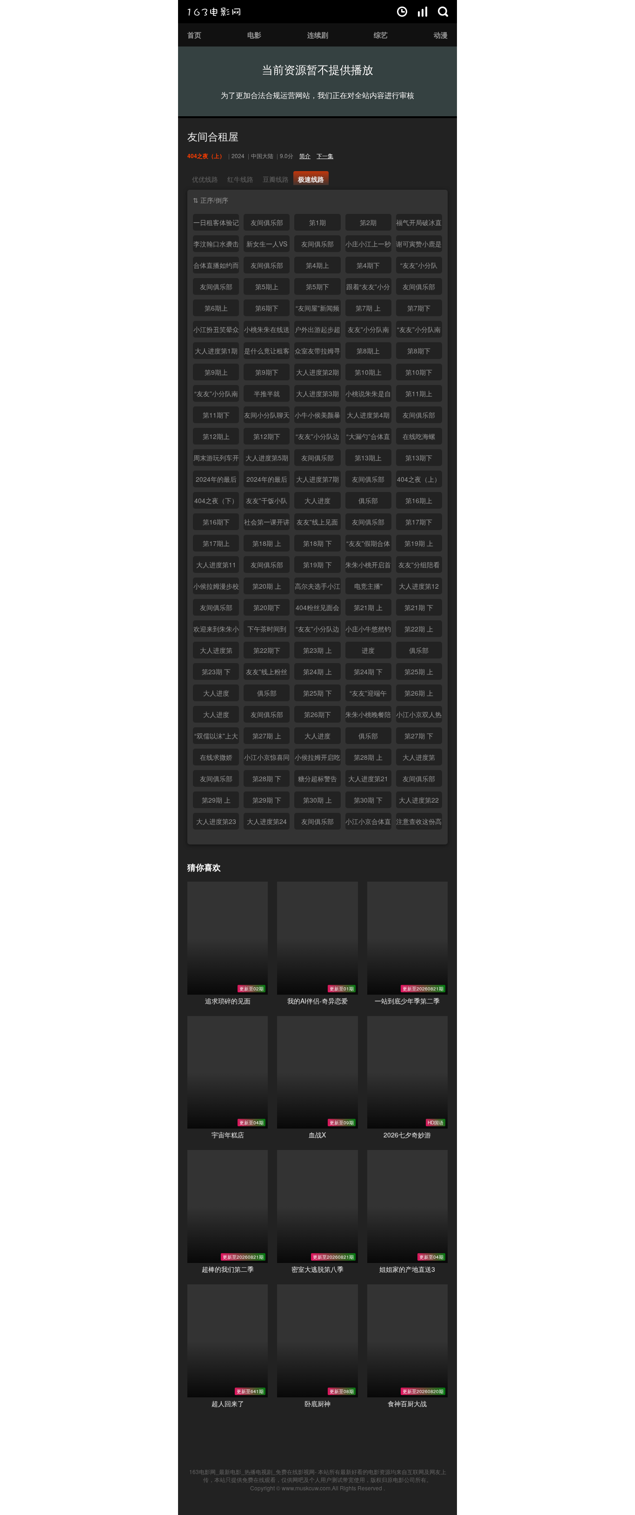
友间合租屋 (212, 136)
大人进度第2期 (317, 372)
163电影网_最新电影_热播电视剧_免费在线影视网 (252, 1471)
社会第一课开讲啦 (267, 523)
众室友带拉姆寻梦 (317, 352)
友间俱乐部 (267, 222)
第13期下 (418, 457)
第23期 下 (216, 671)
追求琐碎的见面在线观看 (227, 938)
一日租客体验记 (216, 222)
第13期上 (368, 457)
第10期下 (418, 372)
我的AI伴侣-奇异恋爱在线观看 (317, 938)
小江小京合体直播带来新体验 (368, 823)
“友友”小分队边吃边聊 (317, 630)
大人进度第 (216, 650)
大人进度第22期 (419, 801)
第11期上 (418, 393)
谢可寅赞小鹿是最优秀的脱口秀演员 (419, 245)
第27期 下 (418, 735)
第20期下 (266, 607)
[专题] (422, 11)
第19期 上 (418, 543)
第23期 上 (317, 650)
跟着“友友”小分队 (368, 288)
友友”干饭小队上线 (266, 502)
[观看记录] (402, 11)
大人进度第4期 (368, 414)
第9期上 (216, 372)
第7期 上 (368, 307)
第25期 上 (418, 671)
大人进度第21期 (368, 780)
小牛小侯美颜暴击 (317, 416)
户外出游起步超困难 (317, 331)
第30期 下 (368, 799)
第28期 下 (266, 778)
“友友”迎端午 (368, 693)
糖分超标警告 (317, 778)
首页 (194, 35)
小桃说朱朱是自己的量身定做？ (368, 395)
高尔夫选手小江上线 (317, 587)
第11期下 (216, 414)
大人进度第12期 (419, 587)
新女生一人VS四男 (266, 245)
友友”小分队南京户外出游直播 (368, 331)
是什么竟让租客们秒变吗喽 (267, 352)
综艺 (381, 35)
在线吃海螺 (419, 436)
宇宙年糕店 (228, 1134)
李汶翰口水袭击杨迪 (216, 245)
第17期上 (216, 543)
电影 (254, 35)
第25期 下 (317, 693)
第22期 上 (418, 628)
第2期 (368, 222)
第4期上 (317, 265)
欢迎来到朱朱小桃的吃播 (216, 630)
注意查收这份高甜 (419, 823)
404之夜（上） (419, 479)
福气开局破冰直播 (419, 224)
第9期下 (266, 372)
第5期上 (266, 286)
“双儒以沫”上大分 (216, 737)
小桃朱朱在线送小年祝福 (267, 331)
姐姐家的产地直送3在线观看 (407, 1206)
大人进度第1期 (216, 350)
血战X (317, 1134)
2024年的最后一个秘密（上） (216, 480)
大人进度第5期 (266, 457)
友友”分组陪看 (419, 564)
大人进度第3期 (317, 393)
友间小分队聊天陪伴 (267, 416)
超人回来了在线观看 (227, 1340)
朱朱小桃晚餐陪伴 (368, 716)
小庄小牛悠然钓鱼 (368, 630)
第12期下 (266, 436)
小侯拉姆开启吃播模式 (317, 758)
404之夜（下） (216, 500)
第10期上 (368, 372)
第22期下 (266, 650)
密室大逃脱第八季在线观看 (317, 1206)
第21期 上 (368, 607)
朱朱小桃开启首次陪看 (368, 566)
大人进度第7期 (317, 479)
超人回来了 (228, 1403)
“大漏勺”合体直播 (368, 438)
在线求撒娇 (216, 757)
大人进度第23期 (216, 823)
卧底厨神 (317, 1403)
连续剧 (317, 35)
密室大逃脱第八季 (317, 1269)
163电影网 (213, 11)
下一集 (325, 155)
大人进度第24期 (267, 823)
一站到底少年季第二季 (407, 1000)
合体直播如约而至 (216, 266)
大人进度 (317, 500)
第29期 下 (266, 799)
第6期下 (266, 307)
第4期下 (368, 265)
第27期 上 (266, 735)
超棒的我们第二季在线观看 (227, 1206)
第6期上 (216, 307)
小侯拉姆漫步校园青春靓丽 (216, 587)
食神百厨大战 (407, 1403)
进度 (368, 650)
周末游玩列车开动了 (216, 459)
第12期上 (216, 436)
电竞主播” (368, 586)
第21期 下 (418, 607)
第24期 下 (368, 671)
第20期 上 (266, 586)
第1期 (317, 222)
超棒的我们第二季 (228, 1269)
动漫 (441, 35)
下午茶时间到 (266, 628)
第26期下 (317, 714)
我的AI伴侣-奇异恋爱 (317, 1000)
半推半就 (267, 393)
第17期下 (418, 521)
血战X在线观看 (317, 1072)
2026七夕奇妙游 (407, 1134)
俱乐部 (368, 500)
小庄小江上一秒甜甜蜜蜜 (368, 245)
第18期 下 (317, 543)
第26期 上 (418, 693)
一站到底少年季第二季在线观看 (407, 938)
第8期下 (418, 350)
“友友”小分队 (418, 265)
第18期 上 (266, 543)
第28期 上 (368, 757)
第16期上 (418, 500)
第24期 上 (317, 671)
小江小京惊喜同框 (267, 758)
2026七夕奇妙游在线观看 (407, 1072)
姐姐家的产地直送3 (407, 1269)
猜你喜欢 (204, 867)
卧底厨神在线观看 (317, 1340)
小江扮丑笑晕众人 (216, 331)
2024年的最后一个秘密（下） (267, 480)
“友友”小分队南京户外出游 (419, 331)
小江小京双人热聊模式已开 (419, 716)
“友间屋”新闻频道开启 (317, 309)
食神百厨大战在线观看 (407, 1340)
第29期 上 (216, 799)
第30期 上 (317, 799)
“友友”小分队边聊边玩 (317, 438)
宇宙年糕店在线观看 (227, 1072)
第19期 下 (317, 564)
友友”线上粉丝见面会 (266, 673)
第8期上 (368, 350)
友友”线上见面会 (317, 523)
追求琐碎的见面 (228, 1000)
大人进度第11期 (216, 566)
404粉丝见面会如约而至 (317, 609)
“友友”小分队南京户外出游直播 (216, 395)
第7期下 (418, 307)
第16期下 (216, 521)
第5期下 (317, 286)
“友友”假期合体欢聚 (368, 545)
